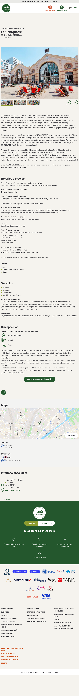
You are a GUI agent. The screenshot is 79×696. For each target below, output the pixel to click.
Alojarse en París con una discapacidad (39, 379)
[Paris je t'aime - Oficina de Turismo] (6, 8)
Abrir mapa (71, 435)
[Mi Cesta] (70, 8)
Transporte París (8, 636)
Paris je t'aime (6, 499)
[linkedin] (32, 531)
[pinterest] (39, 531)
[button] (68, 102)
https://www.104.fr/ (12, 490)
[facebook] (25, 531)
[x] (54, 531)
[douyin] (46, 531)
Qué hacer (5, 612)
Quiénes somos (33, 609)
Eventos (4, 615)
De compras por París (9, 630)
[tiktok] (36, 531)
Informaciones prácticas (37, 618)
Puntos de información (36, 612)
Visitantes (45, 523)
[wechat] (43, 531)
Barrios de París (7, 633)
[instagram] (28, 531)
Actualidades (32, 615)
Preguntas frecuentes (62, 623)
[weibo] (50, 531)
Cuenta (56, 619)
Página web (31, 523)
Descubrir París (7, 609)
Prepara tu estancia (9, 618)
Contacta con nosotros (36, 621)
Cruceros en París (8, 621)
